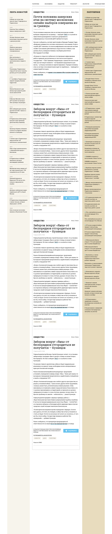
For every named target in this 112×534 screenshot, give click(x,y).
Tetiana (77, 12)
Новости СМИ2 (37, 93)
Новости (37, 89)
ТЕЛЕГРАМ (52, 89)
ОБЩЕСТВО (38, 12)
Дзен (44, 89)
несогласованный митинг (59, 191)
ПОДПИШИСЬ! (72, 81)
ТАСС (66, 34)
